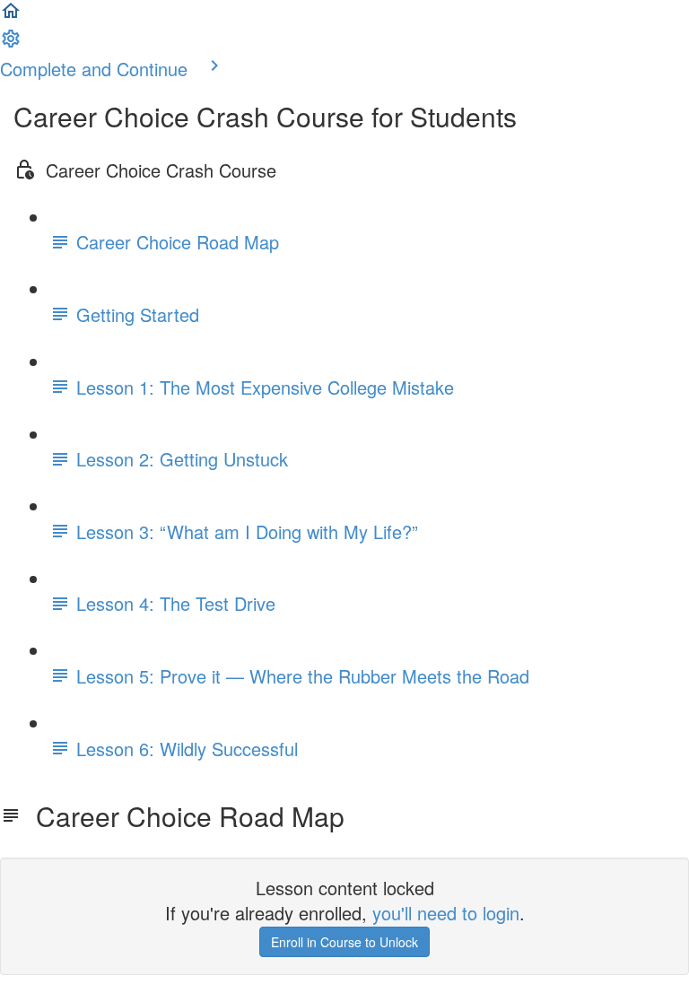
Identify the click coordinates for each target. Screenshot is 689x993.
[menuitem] (11, 42)
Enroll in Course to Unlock (344, 942)
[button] (11, 14)
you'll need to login (445, 913)
